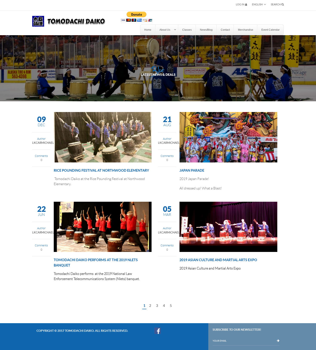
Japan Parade (191, 170)
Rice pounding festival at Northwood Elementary (101, 170)
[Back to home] (69, 19)
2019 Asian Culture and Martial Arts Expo (218, 260)
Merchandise (245, 29)
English (257, 4)
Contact (225, 29)
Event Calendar (270, 29)
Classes (187, 29)
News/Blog (206, 29)
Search (276, 4)
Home (147, 29)
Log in (240, 4)
